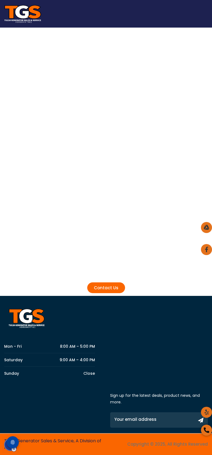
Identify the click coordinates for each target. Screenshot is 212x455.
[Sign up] (201, 420)
